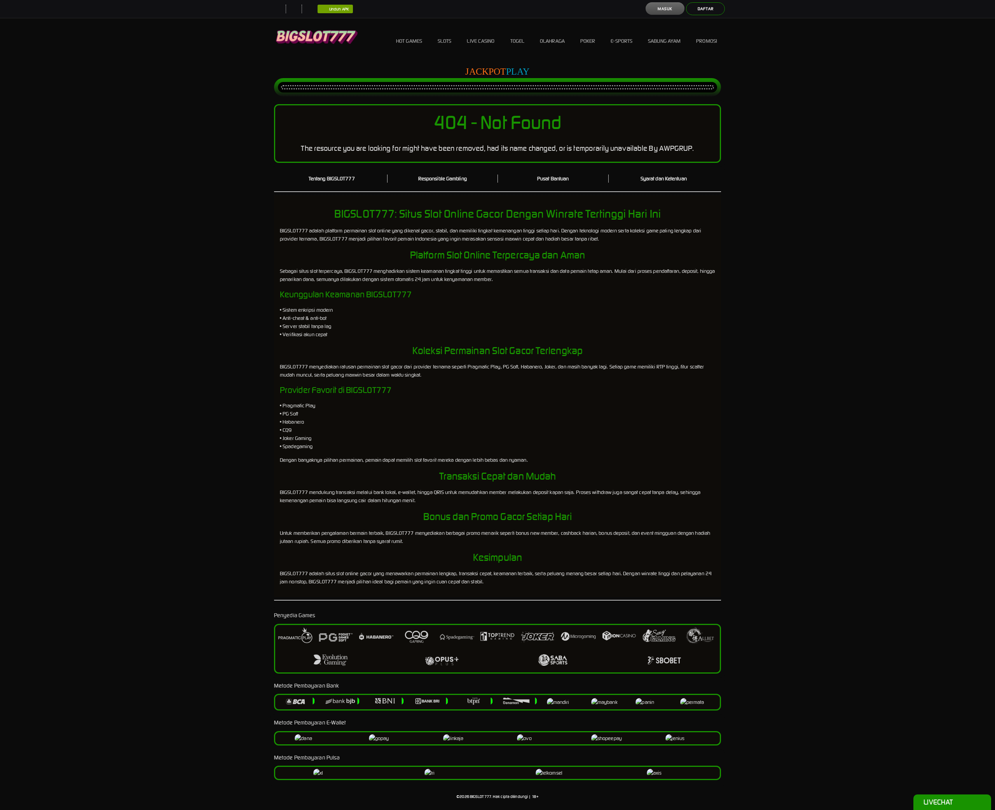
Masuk (665, 8)
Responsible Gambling (442, 178)
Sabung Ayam (664, 41)
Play (517, 71)
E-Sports (621, 41)
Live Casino (480, 41)
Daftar (706, 8)
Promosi (706, 41)
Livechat (938, 802)
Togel (517, 41)
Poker (587, 41)
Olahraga (552, 41)
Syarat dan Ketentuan (664, 178)
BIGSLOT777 (480, 796)
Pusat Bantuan (553, 178)
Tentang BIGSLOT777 (332, 178)
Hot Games (409, 41)
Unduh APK (339, 9)
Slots (445, 41)
